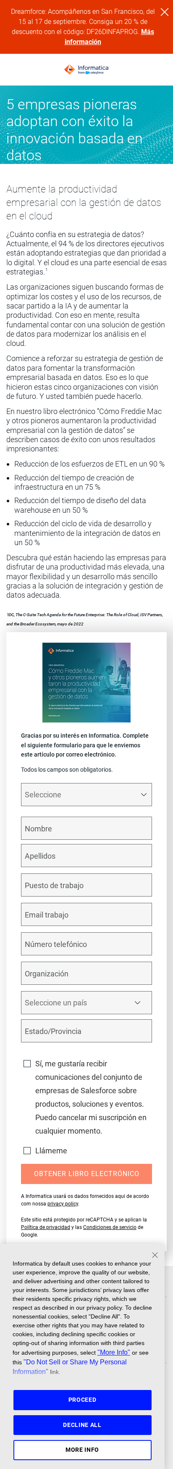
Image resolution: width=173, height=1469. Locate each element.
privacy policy (62, 1204)
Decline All (82, 1425)
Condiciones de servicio (109, 1227)
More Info (82, 1449)
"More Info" (113, 1352)
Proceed (82, 1399)
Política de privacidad (45, 1227)
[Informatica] (86, 70)
